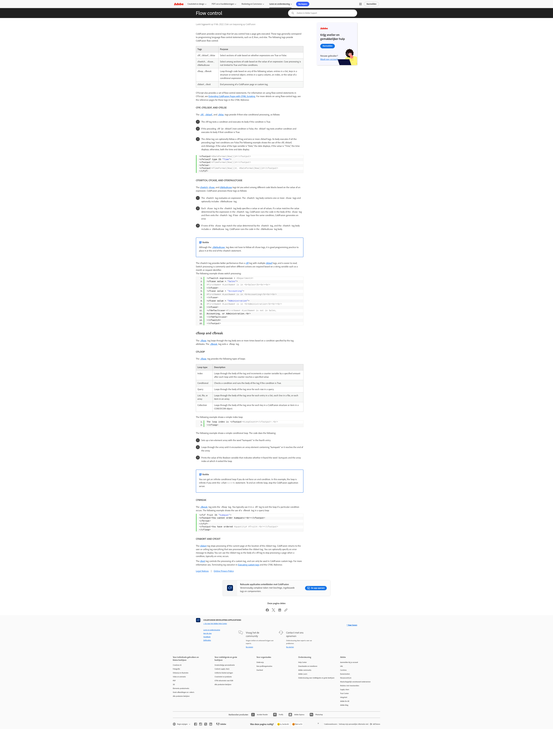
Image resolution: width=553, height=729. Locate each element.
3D (174, 684)
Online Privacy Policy (224, 571)
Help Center (302, 662)
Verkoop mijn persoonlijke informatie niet (353, 724)
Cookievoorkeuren (330, 724)
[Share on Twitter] (273, 611)
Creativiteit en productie (223, 677)
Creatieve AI (177, 665)
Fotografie (176, 669)
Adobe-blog (344, 705)
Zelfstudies (207, 640)
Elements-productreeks (181, 688)
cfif (202, 114)
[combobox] (322, 13)
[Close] (318, 723)
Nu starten (290, 647)
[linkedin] (210, 724)
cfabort (203, 545)
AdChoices (376, 724)
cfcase (212, 187)
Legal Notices (202, 571)
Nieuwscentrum (345, 678)
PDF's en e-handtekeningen (223, 4)
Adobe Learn (302, 674)
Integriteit (343, 697)
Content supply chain (222, 669)
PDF (174, 681)
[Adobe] (179, 4)
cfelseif (209, 114)
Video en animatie (179, 677)
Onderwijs (260, 662)
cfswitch (204, 187)
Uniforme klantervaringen (224, 673)
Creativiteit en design (196, 4)
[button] (360, 4)
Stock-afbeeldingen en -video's (183, 692)
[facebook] (195, 724)
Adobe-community (304, 670)
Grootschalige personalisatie (225, 665)
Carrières (343, 670)
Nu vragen (249, 647)
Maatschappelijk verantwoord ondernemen (355, 682)
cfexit (202, 561)
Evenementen (345, 674)
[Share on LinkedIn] (279, 611)
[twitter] (205, 724)
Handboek (207, 637)
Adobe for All (344, 701)
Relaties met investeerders (349, 686)
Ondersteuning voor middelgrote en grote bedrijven (314, 678)
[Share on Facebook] (267, 611)
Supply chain (344, 690)
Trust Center (344, 693)
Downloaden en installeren (307, 666)
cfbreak (214, 344)
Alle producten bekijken (181, 696)
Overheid (259, 670)
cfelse (221, 114)
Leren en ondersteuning (279, 4)
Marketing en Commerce (252, 4)
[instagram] (200, 724)
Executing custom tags (248, 564)
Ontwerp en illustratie (180, 673)
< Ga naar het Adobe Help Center (215, 624)
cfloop (203, 340)
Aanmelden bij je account (349, 662)
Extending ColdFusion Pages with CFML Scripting (232, 96)
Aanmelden (371, 4)
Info (341, 666)
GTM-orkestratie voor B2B (224, 681)
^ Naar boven (352, 625)
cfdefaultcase (226, 187)
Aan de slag (207, 633)
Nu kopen (302, 4)
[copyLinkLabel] (286, 611)
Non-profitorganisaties (264, 666)
